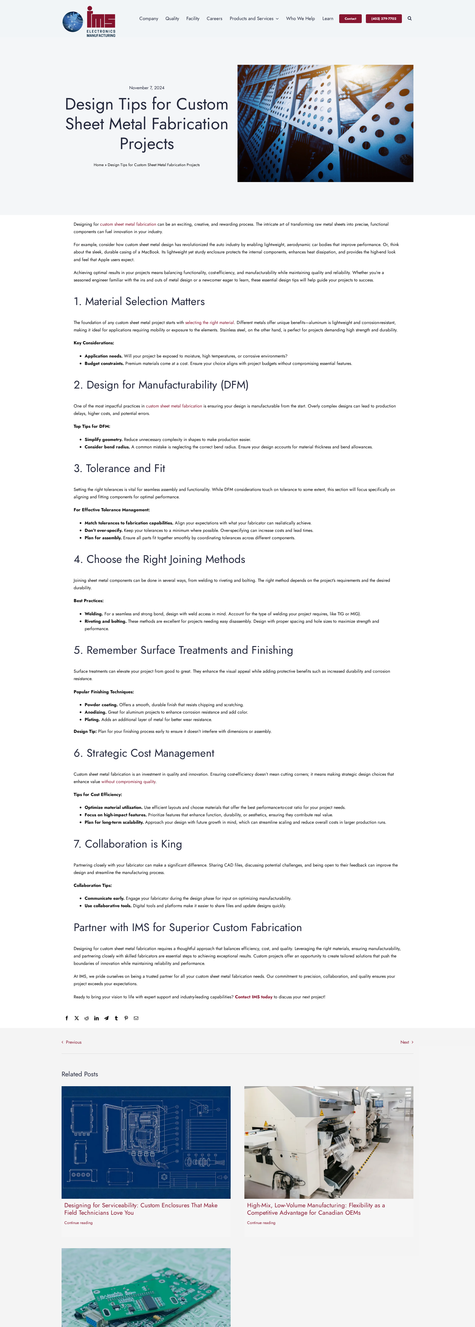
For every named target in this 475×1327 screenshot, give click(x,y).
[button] (409, 18)
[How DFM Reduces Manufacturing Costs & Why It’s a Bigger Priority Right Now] (146, 1252)
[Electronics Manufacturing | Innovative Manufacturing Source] (89, 7)
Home (99, 164)
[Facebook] (67, 1018)
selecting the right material (209, 322)
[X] (77, 1018)
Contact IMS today (253, 997)
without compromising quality (128, 781)
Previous (73, 1042)
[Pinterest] (126, 1018)
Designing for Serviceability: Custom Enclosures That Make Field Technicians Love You (140, 1209)
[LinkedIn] (96, 1018)
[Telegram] (106, 1018)
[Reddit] (87, 1018)
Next (405, 1042)
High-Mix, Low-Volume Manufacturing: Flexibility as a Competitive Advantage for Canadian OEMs (316, 1209)
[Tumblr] (116, 1018)
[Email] (136, 1018)
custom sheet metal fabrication (128, 224)
